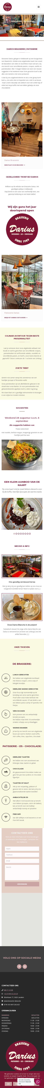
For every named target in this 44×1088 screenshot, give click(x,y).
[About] (22, 129)
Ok (8, 1084)
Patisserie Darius (11, 313)
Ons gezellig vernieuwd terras (22, 582)
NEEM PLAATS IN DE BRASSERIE (13, 165)
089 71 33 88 (8, 990)
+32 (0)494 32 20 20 (11, 994)
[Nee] (41, 1080)
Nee (16, 1084)
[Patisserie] (22, 282)
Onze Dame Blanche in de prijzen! (22, 625)
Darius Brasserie (11, 160)
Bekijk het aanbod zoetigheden (15, 317)
